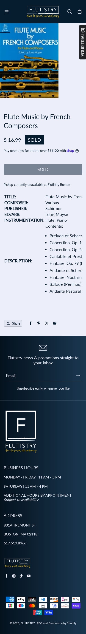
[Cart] (79, 11)
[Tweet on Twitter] (47, 323)
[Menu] (6, 11)
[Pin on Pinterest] (39, 323)
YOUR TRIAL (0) (82, 42)
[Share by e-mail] (55, 323)
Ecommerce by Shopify (62, 623)
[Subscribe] (78, 375)
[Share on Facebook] (30, 323)
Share (16, 323)
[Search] (69, 11)
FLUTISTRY (28, 623)
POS (39, 623)
